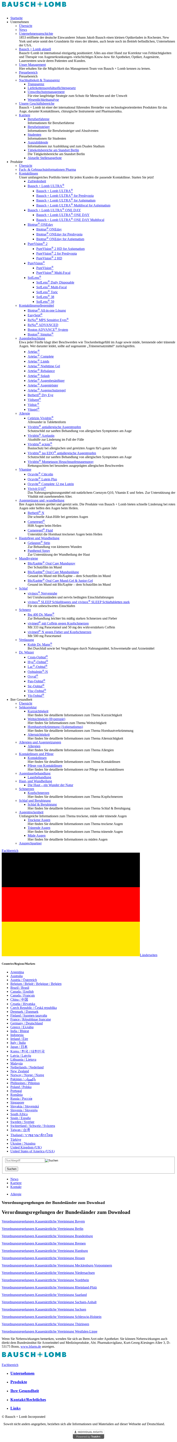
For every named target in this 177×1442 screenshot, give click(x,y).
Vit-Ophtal (36, 695)
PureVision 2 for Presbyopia (56, 253)
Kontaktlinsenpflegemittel (36, 305)
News (23, 30)
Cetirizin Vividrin (41, 418)
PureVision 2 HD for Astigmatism (60, 249)
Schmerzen (26, 789)
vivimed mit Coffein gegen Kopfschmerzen (58, 623)
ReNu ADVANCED (43, 325)
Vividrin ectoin (40, 444)
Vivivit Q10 (37, 489)
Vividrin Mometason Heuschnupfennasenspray (61, 462)
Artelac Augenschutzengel (47, 390)
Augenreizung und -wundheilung (41, 500)
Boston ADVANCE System (48, 329)
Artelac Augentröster (43, 385)
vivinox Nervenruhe (42, 593)
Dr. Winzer (26, 652)
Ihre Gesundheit (24, 1390)
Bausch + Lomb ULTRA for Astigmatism (65, 200)
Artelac (34, 351)
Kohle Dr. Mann (40, 644)
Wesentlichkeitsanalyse (43, 99)
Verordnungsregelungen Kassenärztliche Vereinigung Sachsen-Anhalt (49, 1302)
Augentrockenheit (31, 812)
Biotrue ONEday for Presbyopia (59, 234)
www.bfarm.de (31, 1346)
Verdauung (26, 640)
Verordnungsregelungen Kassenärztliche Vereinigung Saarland (44, 1295)
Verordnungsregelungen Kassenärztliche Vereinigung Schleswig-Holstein (51, 1317)
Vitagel (34, 409)
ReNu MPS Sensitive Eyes (48, 320)
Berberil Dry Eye (40, 395)
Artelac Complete (41, 356)
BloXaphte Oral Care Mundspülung (53, 572)
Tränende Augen (39, 828)
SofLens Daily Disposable (55, 282)
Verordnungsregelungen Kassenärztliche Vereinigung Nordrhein (45, 1280)
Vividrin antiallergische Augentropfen (54, 427)
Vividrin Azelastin (41, 435)
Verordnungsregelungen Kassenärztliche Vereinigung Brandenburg (47, 1236)
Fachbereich (10, 850)
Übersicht (25, 26)
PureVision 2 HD (49, 258)
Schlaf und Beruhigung (35, 800)
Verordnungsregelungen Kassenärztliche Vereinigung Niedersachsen (48, 1273)
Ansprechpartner (30, 843)
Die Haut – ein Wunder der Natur (50, 785)
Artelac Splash (39, 376)
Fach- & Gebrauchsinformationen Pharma (47, 169)
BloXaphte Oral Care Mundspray (51, 563)
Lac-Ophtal (37, 667)
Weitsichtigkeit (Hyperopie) (46, 719)
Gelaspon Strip (39, 543)
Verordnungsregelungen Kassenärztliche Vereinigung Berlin (42, 1229)
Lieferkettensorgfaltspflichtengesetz (52, 88)
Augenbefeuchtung (32, 338)
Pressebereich (28, 72)
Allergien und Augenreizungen (40, 742)
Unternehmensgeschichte (36, 33)
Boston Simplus (41, 334)
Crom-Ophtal (38, 657)
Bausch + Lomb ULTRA (46, 186)
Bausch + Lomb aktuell (35, 49)
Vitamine (25, 469)
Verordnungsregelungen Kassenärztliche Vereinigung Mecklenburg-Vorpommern (57, 1265)
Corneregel (36, 522)
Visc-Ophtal (37, 691)
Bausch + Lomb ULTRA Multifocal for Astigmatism (73, 205)
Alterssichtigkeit (39, 734)
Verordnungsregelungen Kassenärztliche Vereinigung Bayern (43, 1221)
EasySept (35, 315)
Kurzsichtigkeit (38, 711)
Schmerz (25, 610)
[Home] (34, 11)
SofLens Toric (47, 292)
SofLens (34, 277)
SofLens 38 (45, 297)
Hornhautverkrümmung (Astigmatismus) (55, 727)
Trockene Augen (39, 820)
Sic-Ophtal (36, 686)
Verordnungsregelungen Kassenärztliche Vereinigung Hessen (43, 1258)
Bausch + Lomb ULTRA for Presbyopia (65, 195)
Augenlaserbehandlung (35, 773)
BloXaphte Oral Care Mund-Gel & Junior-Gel (60, 580)
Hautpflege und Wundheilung (39, 538)
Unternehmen (22, 1373)
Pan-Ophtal (36, 681)
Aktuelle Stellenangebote (45, 158)
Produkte (18, 1382)
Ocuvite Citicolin (40, 474)
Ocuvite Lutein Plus (42, 479)
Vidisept (34, 400)
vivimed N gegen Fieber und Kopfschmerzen (59, 632)
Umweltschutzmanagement (46, 92)
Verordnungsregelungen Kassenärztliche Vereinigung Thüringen (45, 1324)
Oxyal (33, 676)
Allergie (24, 413)
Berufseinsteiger (39, 127)
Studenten (34, 134)
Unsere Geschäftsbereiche (36, 103)
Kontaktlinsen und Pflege (36, 754)
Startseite (16, 18)
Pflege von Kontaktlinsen (45, 765)
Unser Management (32, 64)
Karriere (24, 115)
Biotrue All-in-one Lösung (47, 310)
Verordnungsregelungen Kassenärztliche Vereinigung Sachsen (44, 1309)
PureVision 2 (37, 244)
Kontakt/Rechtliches (28, 1399)
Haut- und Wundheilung (35, 781)
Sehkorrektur (28, 707)
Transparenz (36, 84)
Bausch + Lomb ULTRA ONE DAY (54, 210)
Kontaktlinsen (28, 173)
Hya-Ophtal (38, 662)
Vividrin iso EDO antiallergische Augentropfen (62, 453)
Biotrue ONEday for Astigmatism (60, 239)
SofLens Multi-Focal (51, 287)
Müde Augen (37, 835)
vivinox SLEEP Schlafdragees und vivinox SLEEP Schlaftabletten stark (79, 602)
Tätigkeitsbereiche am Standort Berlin (53, 150)
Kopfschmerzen (38, 793)
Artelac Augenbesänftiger (46, 380)
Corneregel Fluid (40, 530)
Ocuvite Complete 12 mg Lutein (51, 484)
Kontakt (15, 1187)
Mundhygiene (28, 558)
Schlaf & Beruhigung (42, 804)
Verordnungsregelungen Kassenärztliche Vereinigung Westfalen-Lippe (49, 1331)
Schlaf (23, 588)
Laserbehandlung (39, 777)
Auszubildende (38, 142)
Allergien (34, 746)
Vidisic (33, 405)
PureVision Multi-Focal (53, 273)
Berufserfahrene (38, 119)
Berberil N (36, 513)
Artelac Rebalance (41, 371)
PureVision (36, 263)
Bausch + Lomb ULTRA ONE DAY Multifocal (70, 220)
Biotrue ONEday (40, 224)
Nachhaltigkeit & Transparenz (39, 80)
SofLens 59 (45, 301)
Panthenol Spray (39, 550)
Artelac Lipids (38, 361)
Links (15, 1408)
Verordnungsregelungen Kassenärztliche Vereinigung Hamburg (45, 1251)
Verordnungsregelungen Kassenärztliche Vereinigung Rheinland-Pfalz (49, 1287)
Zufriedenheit (37, 181)
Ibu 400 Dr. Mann (41, 614)
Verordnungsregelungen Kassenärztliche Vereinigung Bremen (44, 1243)
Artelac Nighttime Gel (44, 366)
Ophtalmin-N (38, 672)
